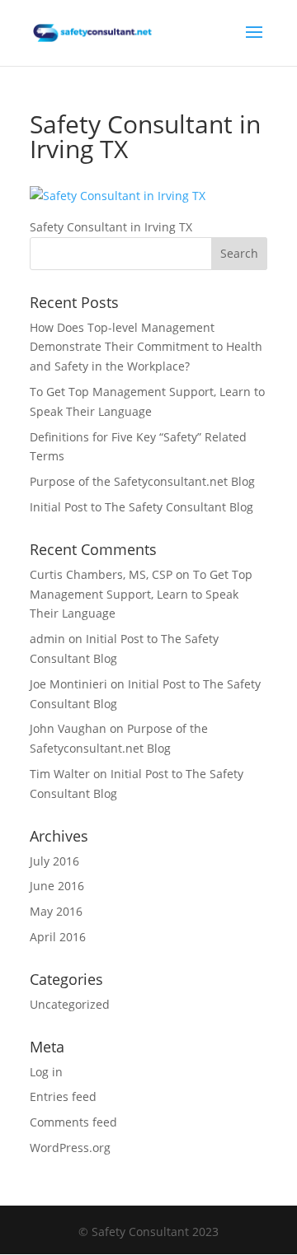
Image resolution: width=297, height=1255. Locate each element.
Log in (46, 1072)
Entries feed (63, 1096)
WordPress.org (70, 1147)
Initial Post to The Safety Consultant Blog (141, 507)
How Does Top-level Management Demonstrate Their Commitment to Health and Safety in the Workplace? (146, 347)
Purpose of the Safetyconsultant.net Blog (142, 481)
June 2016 (57, 885)
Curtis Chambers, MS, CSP (101, 574)
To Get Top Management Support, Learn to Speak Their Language (141, 594)
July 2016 (54, 861)
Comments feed (73, 1122)
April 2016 (58, 937)
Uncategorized (70, 1004)
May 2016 (56, 911)
